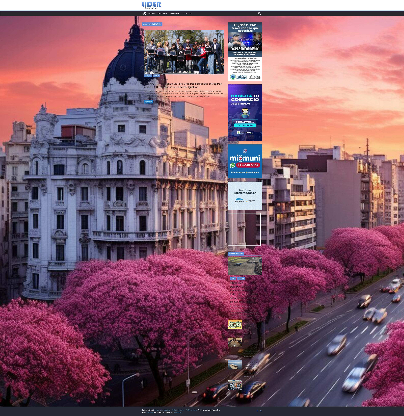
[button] (190, 13)
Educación (148, 76)
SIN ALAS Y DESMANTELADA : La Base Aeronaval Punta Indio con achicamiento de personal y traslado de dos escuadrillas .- (244, 292)
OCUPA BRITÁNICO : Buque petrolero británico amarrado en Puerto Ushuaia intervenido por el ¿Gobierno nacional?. (251, 367)
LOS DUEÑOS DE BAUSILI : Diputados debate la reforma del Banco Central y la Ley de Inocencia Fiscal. (251, 326)
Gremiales (163, 13)
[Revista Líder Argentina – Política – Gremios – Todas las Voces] (144, 13)
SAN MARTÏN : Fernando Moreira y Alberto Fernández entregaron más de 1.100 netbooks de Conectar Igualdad (183, 85)
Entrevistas (175, 13)
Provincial (241, 278)
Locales (186, 13)
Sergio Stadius (164, 79)
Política (152, 13)
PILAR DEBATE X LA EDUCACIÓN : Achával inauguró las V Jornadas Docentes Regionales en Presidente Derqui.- (251, 386)
